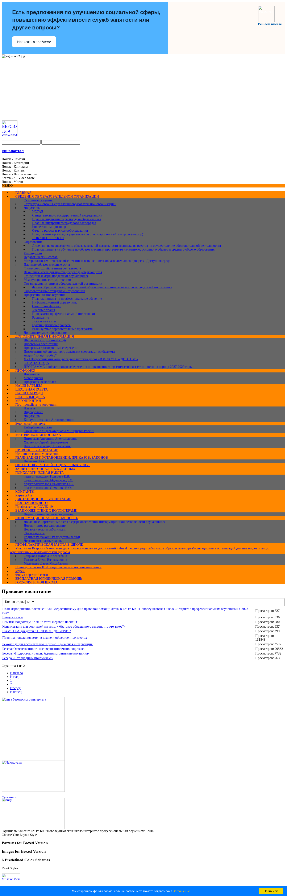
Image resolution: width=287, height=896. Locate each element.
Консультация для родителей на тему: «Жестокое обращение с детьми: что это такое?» (63, 626)
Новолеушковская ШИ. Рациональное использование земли (58, 567)
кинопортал (13, 151)
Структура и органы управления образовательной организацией (70, 204)
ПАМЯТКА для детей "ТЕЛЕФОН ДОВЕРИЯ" (36, 631)
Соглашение (181, 891)
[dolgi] (33, 828)
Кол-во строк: (15, 601)
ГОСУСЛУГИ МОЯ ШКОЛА (36, 582)
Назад (14, 676)
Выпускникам (12, 617)
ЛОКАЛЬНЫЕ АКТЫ (48, 238)
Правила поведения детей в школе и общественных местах (44, 637)
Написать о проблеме (34, 42)
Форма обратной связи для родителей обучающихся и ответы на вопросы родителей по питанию (102, 287)
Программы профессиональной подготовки (63, 313)
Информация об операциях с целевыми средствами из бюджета (69, 351)
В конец (16, 692)
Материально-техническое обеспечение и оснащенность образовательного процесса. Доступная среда (97, 261)
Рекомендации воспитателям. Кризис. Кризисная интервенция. (47, 644)
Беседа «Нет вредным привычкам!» (27, 658)
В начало (16, 673)
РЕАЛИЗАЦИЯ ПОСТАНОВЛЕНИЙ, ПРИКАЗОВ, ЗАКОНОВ (61, 457)
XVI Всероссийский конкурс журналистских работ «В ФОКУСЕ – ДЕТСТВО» (81, 359)
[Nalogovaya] (33, 790)
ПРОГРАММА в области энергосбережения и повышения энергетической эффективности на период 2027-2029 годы (108, 366)
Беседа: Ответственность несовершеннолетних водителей (44, 649)
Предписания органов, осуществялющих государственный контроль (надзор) (87, 234)
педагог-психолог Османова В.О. (48, 488)
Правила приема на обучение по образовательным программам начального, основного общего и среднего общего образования (123, 249)
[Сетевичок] (23, 796)
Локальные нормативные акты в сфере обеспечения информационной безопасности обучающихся (94, 522)
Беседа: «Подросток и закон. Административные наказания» (46, 653)
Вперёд (15, 688)
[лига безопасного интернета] (33, 759)
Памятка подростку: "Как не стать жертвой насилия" (40, 622)
